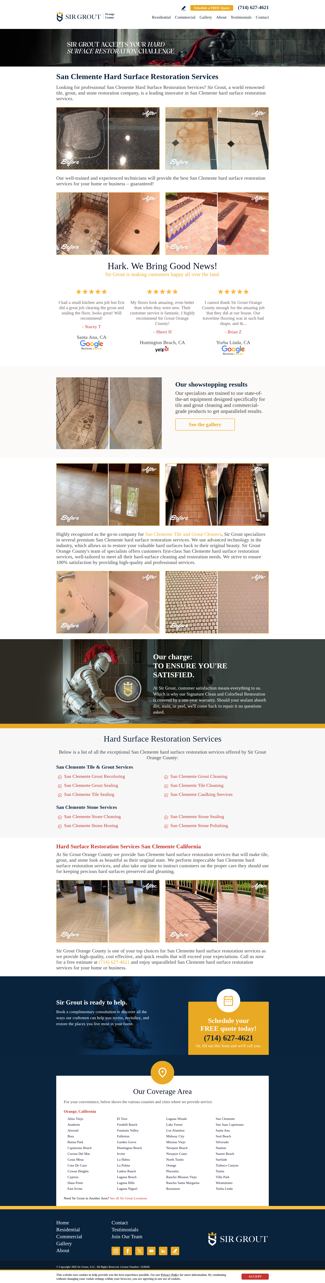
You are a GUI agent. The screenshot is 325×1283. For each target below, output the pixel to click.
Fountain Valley (128, 1130)
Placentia (172, 1171)
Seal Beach (223, 1136)
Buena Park (75, 1142)
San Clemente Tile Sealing (89, 794)
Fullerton (123, 1136)
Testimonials (241, 17)
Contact (262, 17)
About (221, 17)
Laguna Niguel (127, 1189)
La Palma (123, 1165)
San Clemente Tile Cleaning (197, 785)
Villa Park (222, 1177)
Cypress (73, 1177)
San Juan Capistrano (230, 1124)
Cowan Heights (78, 1171)
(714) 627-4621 (253, 7)
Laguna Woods (176, 1119)
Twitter (139, 1251)
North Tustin (175, 1159)
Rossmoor (173, 1189)
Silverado (222, 1142)
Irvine (121, 1154)
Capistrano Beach (80, 1148)
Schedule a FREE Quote (211, 8)
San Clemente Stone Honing (91, 825)
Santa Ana (223, 1130)
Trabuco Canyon (227, 1165)
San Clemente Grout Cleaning (198, 776)
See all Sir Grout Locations (128, 1198)
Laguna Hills (126, 1183)
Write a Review (183, 8)
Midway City (175, 1136)
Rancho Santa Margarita (182, 1183)
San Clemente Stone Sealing (197, 816)
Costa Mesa (76, 1159)
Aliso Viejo (75, 1119)
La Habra (123, 1159)
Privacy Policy (170, 1274)
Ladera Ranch (126, 1171)
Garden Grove (126, 1142)
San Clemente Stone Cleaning (92, 816)
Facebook (127, 1251)
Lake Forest (174, 1124)
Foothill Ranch (127, 1124)
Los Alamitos (175, 1130)
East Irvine (75, 1189)
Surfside (221, 1159)
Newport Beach (177, 1148)
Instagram (116, 1251)
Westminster (224, 1183)
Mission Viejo (175, 1142)
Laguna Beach (127, 1177)
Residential (161, 17)
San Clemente (225, 1119)
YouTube (151, 1251)
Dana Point (75, 1183)
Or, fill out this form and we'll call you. (228, 1045)
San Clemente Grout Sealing (91, 785)
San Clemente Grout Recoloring (94, 776)
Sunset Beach (225, 1154)
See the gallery (205, 424)
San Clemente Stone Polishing (199, 825)
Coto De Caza (77, 1165)
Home (62, 1222)
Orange (171, 1165)
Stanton (221, 1148)
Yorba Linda (224, 1189)
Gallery (206, 17)
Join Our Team (127, 1236)
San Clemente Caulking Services (201, 794)
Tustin (220, 1171)
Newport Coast (176, 1154)
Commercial (185, 17)
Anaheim (74, 1124)
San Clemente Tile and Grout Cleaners (183, 534)
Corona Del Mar (79, 1154)
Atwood (73, 1130)
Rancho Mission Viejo (181, 1177)
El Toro (122, 1119)
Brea (71, 1136)
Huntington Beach (129, 1148)
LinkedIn (163, 1251)
